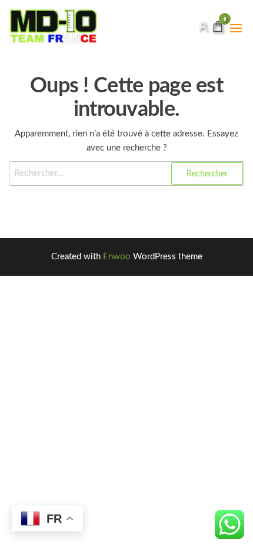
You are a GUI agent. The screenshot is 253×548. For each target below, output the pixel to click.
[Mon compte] (203, 26)
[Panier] (217, 28)
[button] (236, 28)
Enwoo (117, 256)
